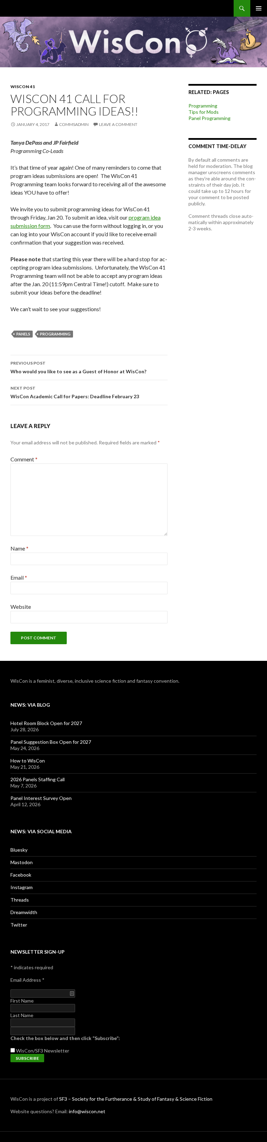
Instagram (21, 887)
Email (18, 577)
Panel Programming (209, 118)
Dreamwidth (23, 912)
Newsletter (56, 1051)
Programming (202, 106)
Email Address (27, 980)
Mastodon (21, 862)
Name (19, 548)
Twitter (18, 925)
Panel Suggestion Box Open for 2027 (50, 742)
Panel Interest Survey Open (41, 798)
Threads (19, 900)
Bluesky (18, 850)
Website (20, 606)
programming (55, 334)
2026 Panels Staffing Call (37, 779)
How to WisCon (27, 761)
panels (23, 334)
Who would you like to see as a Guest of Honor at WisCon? (78, 367)
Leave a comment (118, 124)
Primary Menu (258, 8)
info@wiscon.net (87, 1111)
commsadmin (74, 124)
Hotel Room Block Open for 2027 (46, 723)
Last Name (21, 1015)
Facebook (20, 875)
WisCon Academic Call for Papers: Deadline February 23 (74, 392)
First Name (22, 1001)
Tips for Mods (203, 112)
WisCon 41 (22, 86)
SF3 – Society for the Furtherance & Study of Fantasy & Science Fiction (135, 1099)
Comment (24, 459)
